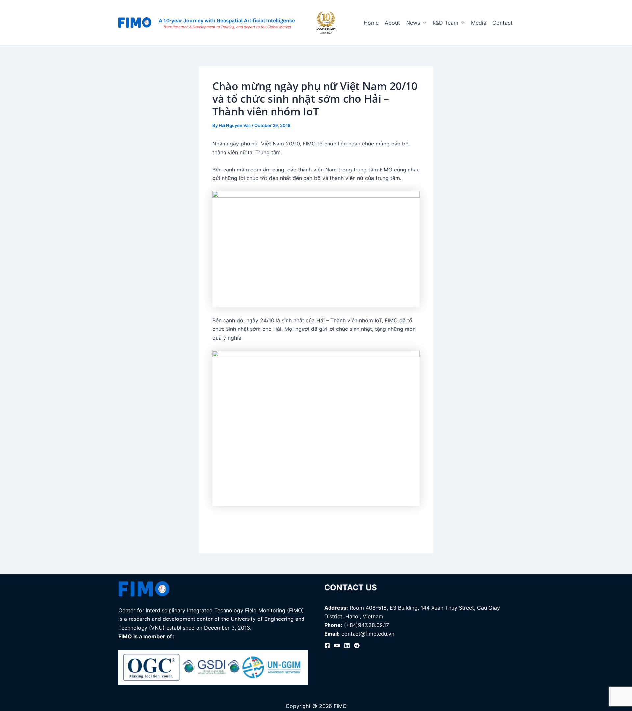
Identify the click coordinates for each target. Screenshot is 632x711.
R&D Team (445, 22)
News (413, 22)
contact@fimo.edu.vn (367, 633)
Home (371, 22)
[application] (423, 23)
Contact (502, 22)
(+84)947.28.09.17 (366, 625)
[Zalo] (357, 645)
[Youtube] (337, 645)
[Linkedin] (347, 645)
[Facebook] (327, 645)
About (392, 22)
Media (478, 22)
